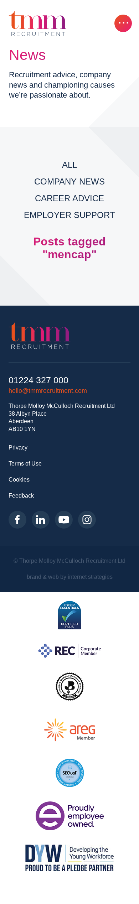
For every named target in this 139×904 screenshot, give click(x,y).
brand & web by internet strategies (70, 576)
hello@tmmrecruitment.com (48, 390)
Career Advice (69, 198)
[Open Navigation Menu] (123, 23)
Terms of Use (25, 463)
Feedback (21, 495)
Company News (69, 181)
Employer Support (69, 215)
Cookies (19, 479)
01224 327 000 (38, 380)
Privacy (18, 447)
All (69, 165)
